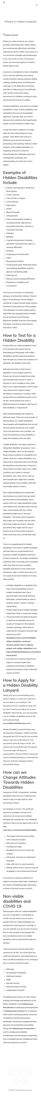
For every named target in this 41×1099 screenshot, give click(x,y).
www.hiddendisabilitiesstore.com (17, 723)
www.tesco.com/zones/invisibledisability (20, 830)
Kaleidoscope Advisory (14, 1011)
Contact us (27, 1039)
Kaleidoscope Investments (23, 1028)
